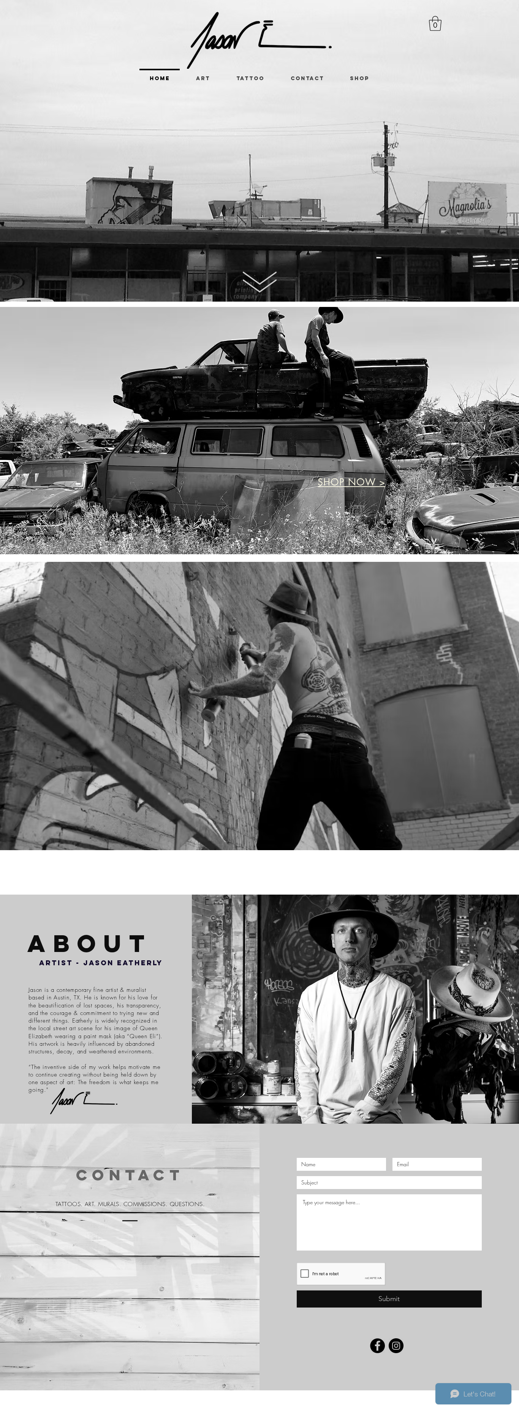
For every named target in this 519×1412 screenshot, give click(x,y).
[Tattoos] (252, 539)
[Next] (476, 431)
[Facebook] (377, 1345)
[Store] (267, 539)
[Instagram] (396, 1345)
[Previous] (42, 431)
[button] (435, 23)
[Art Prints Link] (259, 539)
